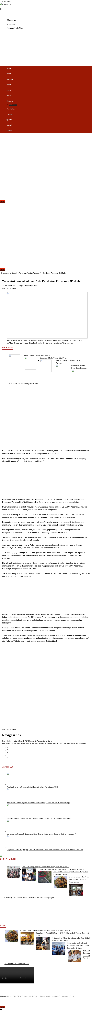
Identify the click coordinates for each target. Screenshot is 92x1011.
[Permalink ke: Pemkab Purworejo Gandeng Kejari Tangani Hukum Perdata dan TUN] (15, 784)
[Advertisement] (46, 48)
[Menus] (1, 7)
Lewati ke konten (6, 1)
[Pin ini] (7, 753)
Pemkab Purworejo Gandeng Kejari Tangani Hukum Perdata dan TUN (32, 787)
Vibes (72, 996)
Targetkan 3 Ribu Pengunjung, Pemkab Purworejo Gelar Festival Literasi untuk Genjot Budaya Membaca (45, 850)
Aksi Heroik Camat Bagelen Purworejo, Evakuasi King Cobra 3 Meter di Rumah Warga (38, 803)
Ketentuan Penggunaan (59, 996)
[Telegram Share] (7, 755)
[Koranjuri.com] (6, 4)
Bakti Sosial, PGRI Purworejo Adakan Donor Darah (27, 741)
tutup (2, 201)
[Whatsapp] (7, 758)
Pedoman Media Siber (30, 996)
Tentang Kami (45, 996)
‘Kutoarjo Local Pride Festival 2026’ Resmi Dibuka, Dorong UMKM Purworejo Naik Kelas (39, 818)
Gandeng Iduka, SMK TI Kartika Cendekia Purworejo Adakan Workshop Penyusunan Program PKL (44, 743)
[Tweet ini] (7, 750)
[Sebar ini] (7, 748)
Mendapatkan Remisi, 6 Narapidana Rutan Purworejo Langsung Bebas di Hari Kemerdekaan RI (42, 834)
